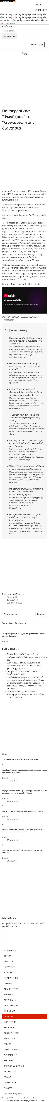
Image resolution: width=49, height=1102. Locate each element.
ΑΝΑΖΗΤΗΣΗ (10, 1082)
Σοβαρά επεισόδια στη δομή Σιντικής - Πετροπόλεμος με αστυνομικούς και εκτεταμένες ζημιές (24, 792)
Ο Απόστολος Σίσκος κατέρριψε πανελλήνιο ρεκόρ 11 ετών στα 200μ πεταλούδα (25, 366)
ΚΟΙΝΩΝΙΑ (9, 972)
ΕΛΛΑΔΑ (7, 1077)
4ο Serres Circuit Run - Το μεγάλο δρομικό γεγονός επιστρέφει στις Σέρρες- (24, 418)
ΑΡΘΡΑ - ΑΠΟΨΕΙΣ (12, 1049)
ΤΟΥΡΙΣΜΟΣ (9, 1038)
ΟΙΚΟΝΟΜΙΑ (9, 1011)
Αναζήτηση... (8, 26)
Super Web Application (37, 1101)
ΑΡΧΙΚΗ (37, 4)
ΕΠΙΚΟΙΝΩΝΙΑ (40, 10)
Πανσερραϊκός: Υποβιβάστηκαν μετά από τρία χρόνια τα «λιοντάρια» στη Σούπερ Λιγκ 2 (25, 341)
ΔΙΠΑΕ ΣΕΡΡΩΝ (11, 1005)
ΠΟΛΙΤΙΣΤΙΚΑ (10, 1022)
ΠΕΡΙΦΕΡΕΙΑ (9, 967)
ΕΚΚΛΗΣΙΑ (8, 1060)
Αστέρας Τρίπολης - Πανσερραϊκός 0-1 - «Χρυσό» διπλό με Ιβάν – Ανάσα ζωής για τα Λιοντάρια (26, 443)
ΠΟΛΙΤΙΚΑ (8, 961)
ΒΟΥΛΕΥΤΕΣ (9, 994)
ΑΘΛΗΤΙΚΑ (8, 1016)
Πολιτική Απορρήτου (13, 1093)
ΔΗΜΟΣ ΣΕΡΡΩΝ (11, 989)
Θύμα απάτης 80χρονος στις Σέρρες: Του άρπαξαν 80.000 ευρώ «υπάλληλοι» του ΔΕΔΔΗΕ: (25, 686)
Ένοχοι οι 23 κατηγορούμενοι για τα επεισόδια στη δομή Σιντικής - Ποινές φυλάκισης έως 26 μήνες (24, 665)
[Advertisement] (24, 80)
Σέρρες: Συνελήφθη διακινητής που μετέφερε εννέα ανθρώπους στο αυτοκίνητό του (27, 657)
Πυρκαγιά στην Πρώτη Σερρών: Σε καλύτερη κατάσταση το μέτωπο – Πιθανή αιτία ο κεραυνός (25, 694)
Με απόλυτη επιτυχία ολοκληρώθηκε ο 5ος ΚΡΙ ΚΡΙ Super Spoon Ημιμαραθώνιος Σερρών (26, 491)
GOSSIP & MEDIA (11, 1033)
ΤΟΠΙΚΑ (7, 956)
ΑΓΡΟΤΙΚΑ (8, 983)
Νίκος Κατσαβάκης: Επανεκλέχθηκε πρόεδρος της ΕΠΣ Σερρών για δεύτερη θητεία (25, 517)
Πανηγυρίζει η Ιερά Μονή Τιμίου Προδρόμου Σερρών (22, 811)
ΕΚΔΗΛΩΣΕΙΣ (10, 1027)
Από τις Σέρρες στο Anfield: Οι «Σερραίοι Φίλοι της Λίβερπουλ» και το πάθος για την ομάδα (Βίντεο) (25, 392)
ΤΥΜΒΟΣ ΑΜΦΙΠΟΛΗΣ (14, 1066)
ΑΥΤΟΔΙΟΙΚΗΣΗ (11, 1055)
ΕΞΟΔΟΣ (8, 1044)
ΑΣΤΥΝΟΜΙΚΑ (10, 1000)
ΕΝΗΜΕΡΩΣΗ (10, 950)
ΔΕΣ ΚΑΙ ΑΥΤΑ (10, 1071)
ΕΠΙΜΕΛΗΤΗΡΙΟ (11, 978)
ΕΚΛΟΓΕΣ (8, 1088)
